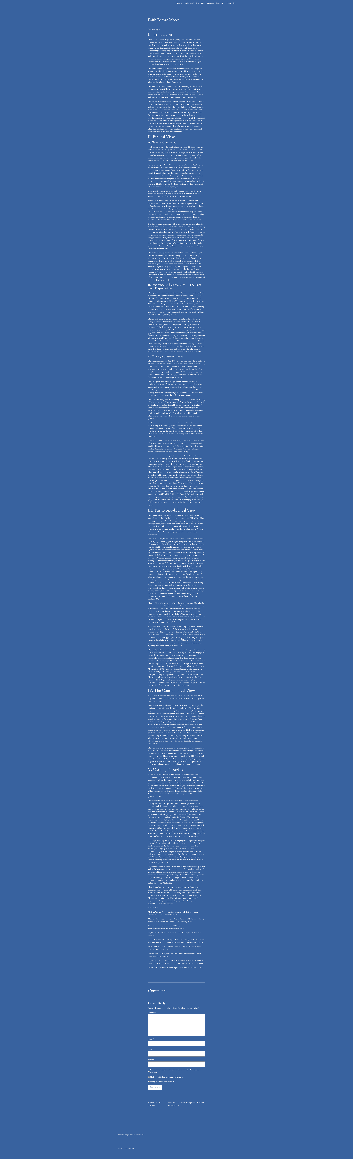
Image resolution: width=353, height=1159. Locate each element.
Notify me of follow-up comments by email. (166, 1077)
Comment (152, 1012)
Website (151, 1059)
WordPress (130, 1148)
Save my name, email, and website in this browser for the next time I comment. (175, 1071)
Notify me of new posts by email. (162, 1081)
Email (150, 1049)
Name (151, 1039)
